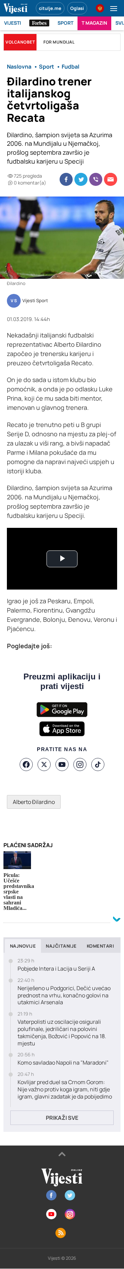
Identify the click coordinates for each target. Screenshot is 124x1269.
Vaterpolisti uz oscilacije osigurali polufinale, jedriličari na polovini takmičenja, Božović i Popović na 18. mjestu (62, 1032)
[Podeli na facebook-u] (66, 179)
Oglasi (77, 8)
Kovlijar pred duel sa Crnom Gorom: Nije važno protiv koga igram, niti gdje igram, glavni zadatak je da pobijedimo (65, 1089)
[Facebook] (26, 764)
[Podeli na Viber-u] (95, 179)
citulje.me (50, 8)
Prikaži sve (62, 1118)
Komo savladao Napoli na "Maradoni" (63, 1062)
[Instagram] (79, 764)
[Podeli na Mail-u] (110, 179)
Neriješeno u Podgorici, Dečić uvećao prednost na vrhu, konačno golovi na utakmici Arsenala (64, 995)
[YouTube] (62, 764)
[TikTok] (97, 764)
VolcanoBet (20, 42)
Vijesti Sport (35, 301)
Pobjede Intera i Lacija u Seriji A (56, 968)
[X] (44, 764)
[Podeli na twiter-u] (80, 179)
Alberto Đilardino (34, 802)
